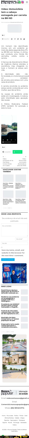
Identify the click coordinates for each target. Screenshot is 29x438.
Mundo (10, 422)
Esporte (4, 422)
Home (3, 415)
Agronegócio (14, 420)
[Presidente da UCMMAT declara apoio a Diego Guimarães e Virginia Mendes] (24, 306)
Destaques (22, 420)
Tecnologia (16, 422)
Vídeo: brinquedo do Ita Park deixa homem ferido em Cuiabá (8, 162)
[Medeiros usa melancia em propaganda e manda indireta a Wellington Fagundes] (24, 298)
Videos (14, 425)
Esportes (6, 420)
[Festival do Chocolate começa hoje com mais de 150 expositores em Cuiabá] (24, 312)
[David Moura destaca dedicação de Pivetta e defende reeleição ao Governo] (24, 292)
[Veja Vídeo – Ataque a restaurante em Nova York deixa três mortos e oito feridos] (20, 194)
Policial (21, 415)
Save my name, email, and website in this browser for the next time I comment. (13, 253)
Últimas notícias (9, 418)
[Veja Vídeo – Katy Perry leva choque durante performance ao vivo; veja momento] (8, 194)
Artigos (22, 418)
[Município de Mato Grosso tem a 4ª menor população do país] (24, 319)
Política (16, 415)
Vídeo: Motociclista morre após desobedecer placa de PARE (21, 162)
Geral (25, 415)
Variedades (23, 422)
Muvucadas (10, 415)
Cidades (17, 418)
